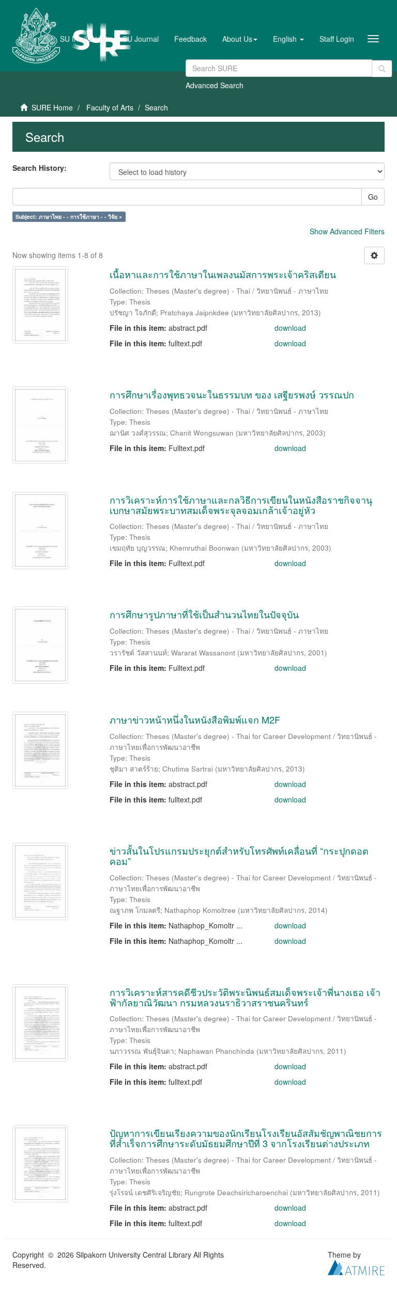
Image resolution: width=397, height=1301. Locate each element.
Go (373, 196)
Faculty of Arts (109, 107)
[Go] (382, 68)
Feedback (190, 39)
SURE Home (52, 107)
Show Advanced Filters (347, 231)
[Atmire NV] (356, 1266)
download (290, 328)
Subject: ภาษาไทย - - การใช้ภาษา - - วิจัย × (69, 216)
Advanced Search (214, 85)
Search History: (39, 168)
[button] (240, 39)
